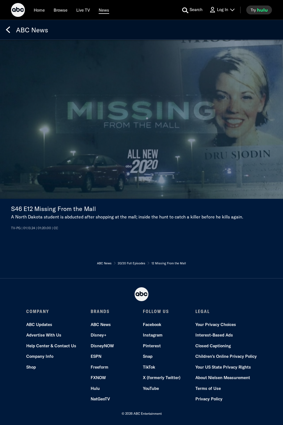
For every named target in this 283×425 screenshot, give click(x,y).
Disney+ (98, 335)
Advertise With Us (43, 335)
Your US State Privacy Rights (223, 367)
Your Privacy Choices (215, 324)
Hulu (95, 388)
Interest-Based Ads (214, 335)
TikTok (149, 367)
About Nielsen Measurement (222, 377)
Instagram (153, 335)
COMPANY (37, 311)
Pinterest (152, 345)
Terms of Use (208, 388)
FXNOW (98, 377)
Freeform (99, 367)
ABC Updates (39, 324)
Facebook (152, 324)
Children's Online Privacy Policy (226, 356)
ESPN (96, 356)
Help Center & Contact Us (51, 345)
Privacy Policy (208, 398)
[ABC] (18, 11)
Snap (148, 356)
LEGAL (202, 311)
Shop (31, 367)
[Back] (8, 30)
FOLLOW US (156, 311)
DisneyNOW (102, 345)
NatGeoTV (100, 398)
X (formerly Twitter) (161, 377)
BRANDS (100, 311)
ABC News (101, 324)
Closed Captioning (213, 345)
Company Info (39, 356)
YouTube (151, 388)
